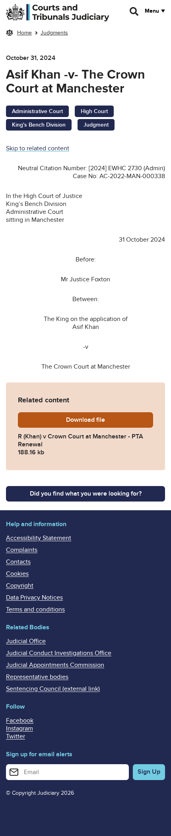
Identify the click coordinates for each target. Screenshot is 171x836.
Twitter (15, 736)
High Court (94, 111)
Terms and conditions (35, 609)
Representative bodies (37, 677)
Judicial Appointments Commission (55, 665)
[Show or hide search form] (134, 11)
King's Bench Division (39, 124)
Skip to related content (37, 148)
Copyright (19, 586)
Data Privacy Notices (34, 598)
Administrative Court (37, 111)
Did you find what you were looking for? (86, 494)
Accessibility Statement (38, 538)
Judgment (96, 124)
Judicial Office (26, 641)
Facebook (19, 721)
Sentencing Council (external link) (53, 689)
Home (24, 32)
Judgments (54, 32)
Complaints (21, 550)
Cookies (17, 574)
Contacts (18, 562)
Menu (152, 11)
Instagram (19, 728)
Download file (109, 420)
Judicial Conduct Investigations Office (58, 653)
